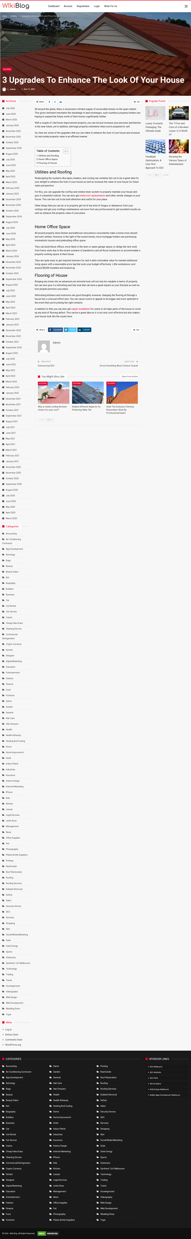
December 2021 (13, 399)
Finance (9, 684)
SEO (8, 912)
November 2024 (13, 205)
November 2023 (13, 268)
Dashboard (53, 6)
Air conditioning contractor (18, 1072)
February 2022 (12, 387)
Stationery (11, 957)
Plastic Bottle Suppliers (17, 855)
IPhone (9, 792)
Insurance (10, 775)
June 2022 (11, 364)
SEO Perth (154, 1078)
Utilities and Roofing (48, 156)
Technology (11, 969)
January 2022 (12, 393)
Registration (83, 6)
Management (12, 826)
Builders (10, 589)
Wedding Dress (13, 1008)
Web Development (14, 1003)
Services (10, 917)
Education (10, 667)
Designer (10, 655)
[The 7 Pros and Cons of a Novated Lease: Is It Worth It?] (179, 113)
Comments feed (13, 1039)
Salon (8, 900)
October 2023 (12, 273)
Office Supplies (13, 838)
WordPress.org (13, 1044)
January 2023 (12, 324)
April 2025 (10, 176)
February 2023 (12, 319)
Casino (9, 617)
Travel (9, 980)
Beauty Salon (12, 572)
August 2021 (12, 421)
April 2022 (10, 376)
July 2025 (10, 159)
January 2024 (12, 256)
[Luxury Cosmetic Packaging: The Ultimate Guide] (155, 113)
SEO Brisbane (155, 1084)
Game (9, 701)
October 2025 (12, 142)
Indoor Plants (12, 764)
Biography (11, 583)
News (8, 832)
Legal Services (13, 815)
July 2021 (10, 427)
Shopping (10, 923)
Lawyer (9, 809)
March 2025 (11, 182)
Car (7, 600)
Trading (9, 974)
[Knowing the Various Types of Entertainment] (179, 146)
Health (9, 729)
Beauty (9, 566)
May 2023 (10, 302)
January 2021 (12, 461)
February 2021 (12, 455)
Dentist (9, 650)
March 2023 (11, 313)
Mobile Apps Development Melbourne (165, 1095)
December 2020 (13, 467)
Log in (8, 1029)
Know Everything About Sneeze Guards (119, 365)
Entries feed (11, 1034)
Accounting (11, 533)
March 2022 (11, 381)
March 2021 (11, 450)
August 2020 (12, 490)
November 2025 (13, 137)
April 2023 (10, 307)
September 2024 (14, 216)
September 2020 (14, 484)
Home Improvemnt (15, 752)
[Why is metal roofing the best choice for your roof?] (53, 393)
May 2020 (10, 507)
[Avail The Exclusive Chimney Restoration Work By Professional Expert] (122, 393)
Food (8, 690)
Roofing (7, 69)
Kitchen (9, 803)
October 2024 (12, 211)
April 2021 (10, 444)
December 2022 (13, 330)
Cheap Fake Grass (14, 623)
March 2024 (11, 251)
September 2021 (14, 416)
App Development (14, 549)
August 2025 (12, 154)
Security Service (13, 906)
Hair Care (10, 718)
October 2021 (12, 410)
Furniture (10, 695)
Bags (8, 560)
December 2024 (13, 199)
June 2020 (11, 501)
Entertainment (13, 672)
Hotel (8, 758)
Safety (9, 895)
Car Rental (11, 606)
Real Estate (11, 866)
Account (68, 6)
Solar (8, 940)
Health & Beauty (13, 735)
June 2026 (11, 114)
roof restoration (14, 872)
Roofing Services (14, 883)
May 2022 (10, 370)
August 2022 (12, 353)
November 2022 (13, 336)
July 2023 (10, 290)
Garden (9, 707)
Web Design (11, 997)
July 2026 (10, 108)
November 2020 (13, 473)
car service (11, 611)
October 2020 (12, 478)
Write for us (110, 6)
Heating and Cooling (15, 741)
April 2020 (10, 512)
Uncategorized (13, 986)
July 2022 (10, 359)
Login (97, 6)
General (9, 712)
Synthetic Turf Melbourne (18, 963)
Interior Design (13, 781)
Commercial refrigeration (18, 1163)
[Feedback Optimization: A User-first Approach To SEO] (155, 146)
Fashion (9, 678)
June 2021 (11, 433)
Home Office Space (48, 159)
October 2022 (12, 342)
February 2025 (12, 188)
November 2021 (13, 404)
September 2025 (14, 148)
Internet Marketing (14, 786)
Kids (8, 798)
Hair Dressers (12, 724)
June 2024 (11, 233)
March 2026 (11, 119)
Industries (10, 769)
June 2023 (11, 296)
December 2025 (13, 131)
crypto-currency (13, 644)
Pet (7, 843)
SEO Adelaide (155, 1072)
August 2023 (12, 285)
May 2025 (10, 171)
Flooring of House (47, 163)
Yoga (8, 1014)
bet (7, 577)
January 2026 (12, 125)
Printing (9, 860)
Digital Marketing (14, 661)
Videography (12, 991)
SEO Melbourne (156, 1067)
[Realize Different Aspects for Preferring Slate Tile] (88, 393)
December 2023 (13, 262)
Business (10, 594)
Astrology (10, 554)
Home (9, 747)
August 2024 (12, 222)
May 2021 (10, 438)
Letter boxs (11, 820)
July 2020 (10, 495)
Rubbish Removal (14, 889)
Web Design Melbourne (159, 1089)
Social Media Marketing (17, 934)
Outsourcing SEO (46, 365)
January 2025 (12, 194)
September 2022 (14, 347)
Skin (8, 929)
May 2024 (10, 239)
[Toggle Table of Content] (64, 151)
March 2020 (11, 518)
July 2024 (10, 228)
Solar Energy (12, 946)
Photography (12, 849)
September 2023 (14, 279)
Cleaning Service (14, 629)
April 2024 (10, 245)
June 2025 (11, 165)
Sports (9, 952)
